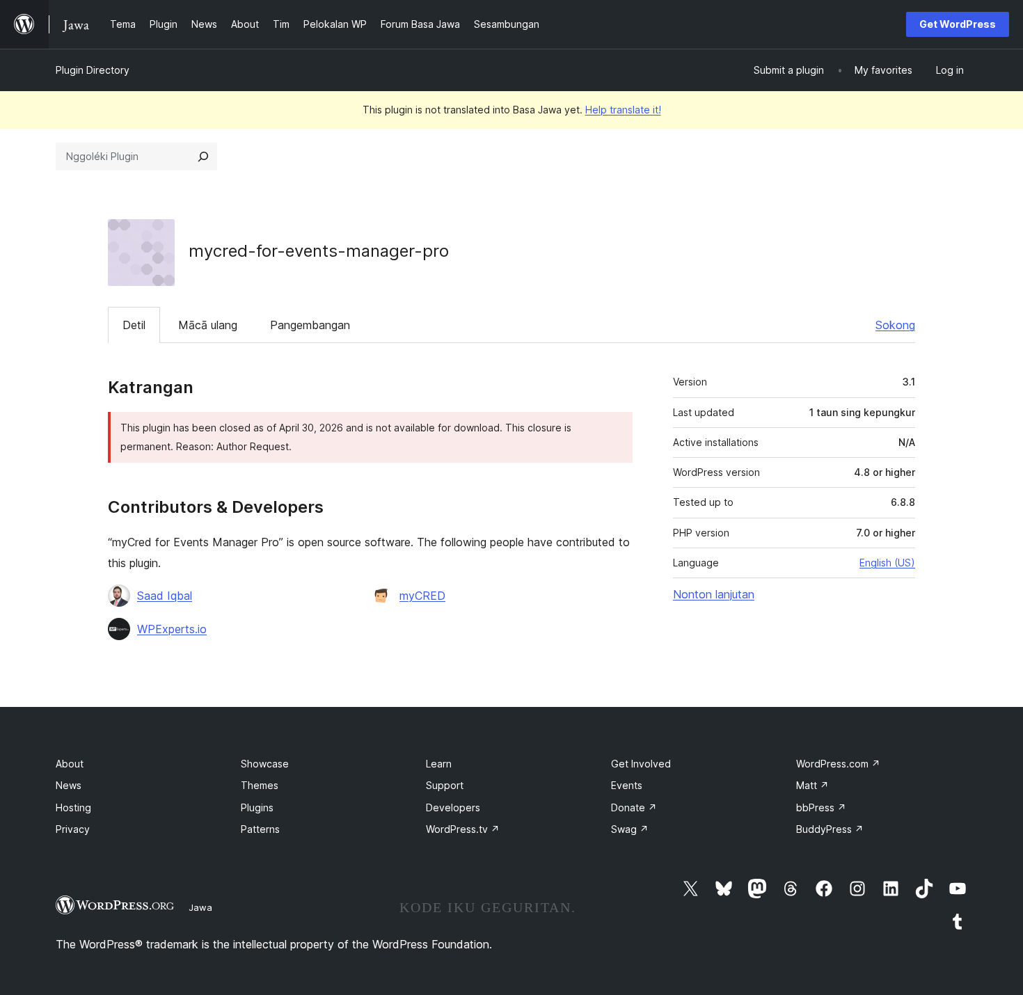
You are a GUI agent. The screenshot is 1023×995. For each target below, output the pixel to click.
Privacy (73, 829)
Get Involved (641, 764)
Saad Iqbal (164, 596)
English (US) (887, 562)
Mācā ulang (207, 325)
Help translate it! (623, 110)
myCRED (422, 596)
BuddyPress (830, 829)
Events (626, 785)
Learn (439, 764)
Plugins (257, 807)
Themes (259, 785)
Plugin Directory (92, 70)
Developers (453, 807)
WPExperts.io (172, 629)
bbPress (821, 807)
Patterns (260, 829)
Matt (812, 785)
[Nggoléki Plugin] (203, 156)
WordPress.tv (463, 829)
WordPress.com (838, 764)
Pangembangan (310, 325)
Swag (630, 829)
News (68, 785)
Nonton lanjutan (713, 594)
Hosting (73, 807)
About (70, 764)
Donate (634, 807)
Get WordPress (957, 24)
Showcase (265, 764)
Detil (133, 325)
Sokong (895, 325)
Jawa (200, 907)
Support (444, 785)
